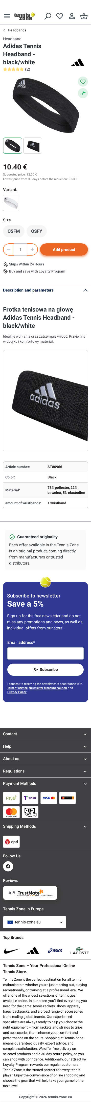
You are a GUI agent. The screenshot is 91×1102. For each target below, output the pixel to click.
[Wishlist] (60, 16)
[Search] (47, 16)
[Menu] (7, 16)
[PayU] (11, 798)
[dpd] (11, 842)
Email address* (21, 642)
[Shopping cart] (84, 16)
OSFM (16, 232)
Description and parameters (28, 290)
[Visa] (48, 798)
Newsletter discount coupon (48, 688)
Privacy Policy (17, 692)
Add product (64, 249)
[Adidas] (78, 62)
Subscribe (49, 669)
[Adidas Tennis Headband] (11, 203)
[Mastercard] (11, 812)
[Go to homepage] (24, 16)
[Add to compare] (83, 93)
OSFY (39, 232)
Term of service (17, 688)
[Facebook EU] (8, 866)
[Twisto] (30, 798)
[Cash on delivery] (30, 812)
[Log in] (72, 16)
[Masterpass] (67, 798)
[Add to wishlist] (83, 81)
